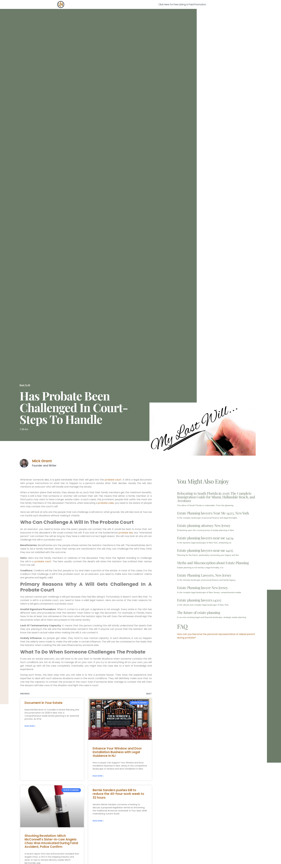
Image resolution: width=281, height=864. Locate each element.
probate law (126, 532)
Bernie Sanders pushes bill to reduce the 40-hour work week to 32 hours (118, 793)
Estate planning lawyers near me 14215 (205, 550)
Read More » (30, 726)
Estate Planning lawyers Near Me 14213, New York (213, 513)
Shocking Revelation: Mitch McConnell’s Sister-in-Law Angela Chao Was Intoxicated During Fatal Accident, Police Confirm (51, 841)
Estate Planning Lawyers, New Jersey (204, 575)
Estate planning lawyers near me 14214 (205, 537)
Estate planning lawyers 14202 (199, 600)
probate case (106, 503)
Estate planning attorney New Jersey (204, 525)
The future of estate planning (198, 612)
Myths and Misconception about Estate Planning (213, 562)
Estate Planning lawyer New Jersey (202, 587)
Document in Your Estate (43, 703)
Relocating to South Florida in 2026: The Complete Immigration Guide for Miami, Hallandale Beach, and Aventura (216, 497)
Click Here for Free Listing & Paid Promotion (182, 4)
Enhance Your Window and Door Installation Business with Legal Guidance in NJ (117, 752)
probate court (113, 479)
